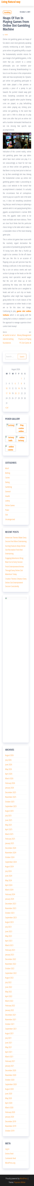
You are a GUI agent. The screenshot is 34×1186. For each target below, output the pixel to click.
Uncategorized (10, 519)
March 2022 (9, 1000)
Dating (7, 482)
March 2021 (9, 1056)
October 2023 (9, 912)
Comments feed (10, 1158)
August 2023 (9, 922)
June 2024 (8, 875)
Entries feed (9, 1153)
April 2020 (8, 1102)
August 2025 (9, 810)
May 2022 (8, 991)
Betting (7, 472)
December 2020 (10, 1070)
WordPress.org (10, 1162)
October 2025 (9, 801)
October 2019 (9, 1130)
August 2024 (9, 866)
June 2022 (8, 987)
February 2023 (10, 949)
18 (9, 393)
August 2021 (9, 1033)
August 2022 (9, 977)
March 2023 (9, 945)
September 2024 (11, 861)
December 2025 (10, 792)
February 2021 (10, 1061)
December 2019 (10, 1121)
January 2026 (9, 787)
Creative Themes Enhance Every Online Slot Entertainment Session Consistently (15, 582)
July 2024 (8, 871)
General (8, 491)
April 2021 (8, 1051)
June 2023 (8, 931)
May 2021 (8, 1047)
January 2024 (9, 898)
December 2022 (10, 959)
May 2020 (8, 1098)
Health (7, 496)
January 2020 (9, 1116)
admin (6, 35)
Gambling (7, 12)
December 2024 (10, 847)
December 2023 (10, 903)
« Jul (6, 407)
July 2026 (8, 759)
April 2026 (8, 773)
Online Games (10, 505)
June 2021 (8, 1042)
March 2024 (9, 889)
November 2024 (10, 852)
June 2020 (8, 1093)
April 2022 (8, 996)
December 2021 (10, 1014)
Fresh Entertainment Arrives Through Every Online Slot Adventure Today (14, 570)
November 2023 (10, 908)
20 (16, 393)
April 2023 (8, 940)
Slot (6, 514)
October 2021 (9, 1024)
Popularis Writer (19, 1182)
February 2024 (10, 894)
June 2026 (8, 764)
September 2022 (11, 973)
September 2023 (11, 917)
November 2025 (10, 796)
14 (19, 388)
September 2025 (11, 806)
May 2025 (8, 824)
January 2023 (9, 954)
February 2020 (10, 1112)
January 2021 (9, 1065)
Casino (7, 477)
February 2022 (10, 1005)
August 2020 (9, 1088)
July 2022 (8, 982)
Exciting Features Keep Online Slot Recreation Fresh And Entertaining (15, 549)
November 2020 (10, 1075)
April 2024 (8, 885)
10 (6, 388)
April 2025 (8, 829)
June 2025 (8, 820)
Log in (7, 1148)
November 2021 (10, 1019)
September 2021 (11, 1028)
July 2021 (8, 1037)
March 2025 (9, 834)
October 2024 (9, 857)
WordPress (23, 1178)
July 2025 (8, 815)
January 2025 (9, 843)
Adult (7, 468)
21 (19, 393)
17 (6, 393)
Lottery (7, 500)
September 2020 (11, 1084)
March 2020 (9, 1107)
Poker (7, 509)
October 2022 (9, 968)
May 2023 (8, 935)
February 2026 (10, 783)
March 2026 (9, 778)
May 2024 (8, 880)
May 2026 (8, 769)
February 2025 (10, 838)
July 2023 (8, 926)
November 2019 (10, 1125)
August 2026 (9, 755)
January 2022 (9, 1010)
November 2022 (10, 963)
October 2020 (9, 1079)
